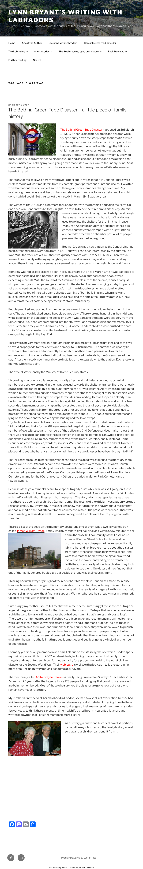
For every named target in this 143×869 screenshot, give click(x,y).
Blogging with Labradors (63, 42)
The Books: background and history (79, 51)
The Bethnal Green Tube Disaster (81, 129)
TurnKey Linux (87, 867)
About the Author (32, 42)
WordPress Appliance (58, 867)
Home (11, 42)
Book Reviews (116, 51)
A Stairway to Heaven (49, 677)
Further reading (17, 60)
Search (37, 60)
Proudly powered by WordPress (78, 857)
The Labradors (16, 51)
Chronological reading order (100, 42)
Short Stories (42, 51)
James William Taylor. (30, 531)
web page (66, 664)
